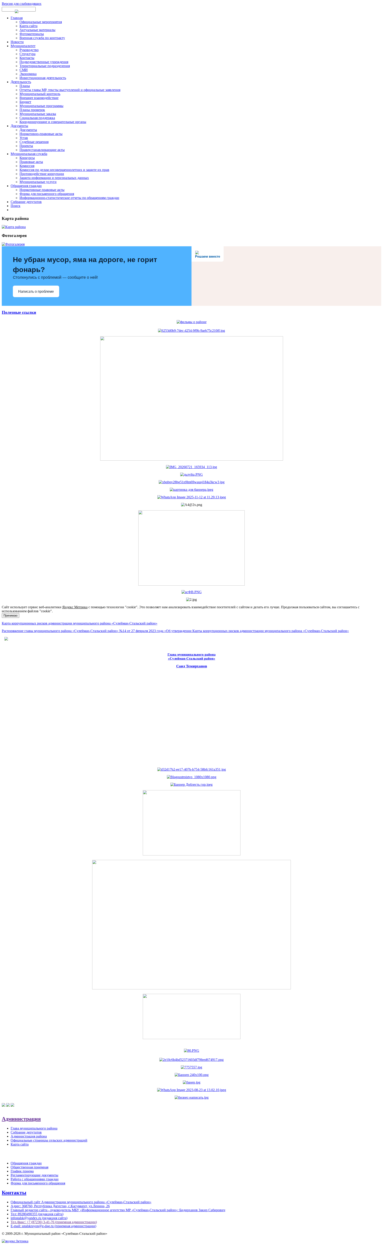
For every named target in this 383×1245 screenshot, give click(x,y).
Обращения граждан (26, 186)
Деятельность (21, 82)
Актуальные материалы (37, 30)
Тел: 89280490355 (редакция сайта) (37, 1214)
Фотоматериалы (32, 34)
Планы (25, 86)
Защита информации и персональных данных (54, 178)
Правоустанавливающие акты (42, 150)
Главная (17, 18)
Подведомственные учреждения (44, 62)
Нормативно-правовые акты (41, 134)
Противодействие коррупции (42, 174)
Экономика (28, 74)
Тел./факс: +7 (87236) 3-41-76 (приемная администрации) (54, 1222)
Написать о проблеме (36, 291)
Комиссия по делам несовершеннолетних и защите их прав (64, 170)
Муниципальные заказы (38, 114)
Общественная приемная (29, 1167)
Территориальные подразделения (45, 66)
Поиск (15, 206)
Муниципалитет (23, 46)
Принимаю (11, 615)
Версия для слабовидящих (21, 4)
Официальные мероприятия (41, 22)
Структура (27, 54)
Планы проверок (32, 110)
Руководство (29, 50)
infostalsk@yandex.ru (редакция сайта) (39, 1218)
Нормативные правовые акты (42, 190)
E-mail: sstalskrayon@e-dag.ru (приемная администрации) (53, 1226)
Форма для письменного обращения (47, 194)
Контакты (27, 58)
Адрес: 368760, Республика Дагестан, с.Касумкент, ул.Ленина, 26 (60, 1206)
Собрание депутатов (26, 202)
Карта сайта (28, 26)
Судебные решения (34, 142)
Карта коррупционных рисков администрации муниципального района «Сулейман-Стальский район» (79, 623)
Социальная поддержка (37, 118)
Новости (17, 42)
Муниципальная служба (29, 154)
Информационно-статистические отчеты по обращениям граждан (69, 198)
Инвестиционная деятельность (43, 78)
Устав (24, 138)
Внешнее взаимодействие (39, 98)
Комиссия (27, 166)
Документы (19, 126)
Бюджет (25, 102)
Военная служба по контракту (42, 38)
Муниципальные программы (41, 106)
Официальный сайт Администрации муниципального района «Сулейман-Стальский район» (81, 1202)
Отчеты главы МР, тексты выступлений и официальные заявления (70, 90)
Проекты (26, 146)
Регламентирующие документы (34, 1175)
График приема (22, 1171)
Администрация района (29, 1136)
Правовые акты (31, 162)
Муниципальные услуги (38, 182)
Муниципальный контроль (40, 94)
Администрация (21, 1119)
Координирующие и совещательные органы (53, 122)
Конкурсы (27, 158)
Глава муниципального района (34, 1128)
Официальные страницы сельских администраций (49, 1140)
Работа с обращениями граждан (35, 1179)
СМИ (24, 70)
